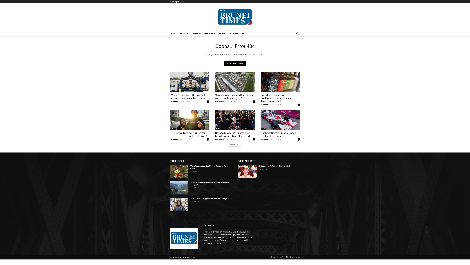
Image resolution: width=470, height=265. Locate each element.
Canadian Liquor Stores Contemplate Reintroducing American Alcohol (276, 98)
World (172, 91)
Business (264, 91)
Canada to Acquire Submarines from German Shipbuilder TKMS (233, 135)
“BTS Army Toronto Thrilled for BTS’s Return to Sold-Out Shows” (188, 135)
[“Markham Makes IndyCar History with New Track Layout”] (235, 82)
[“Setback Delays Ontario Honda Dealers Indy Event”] (280, 120)
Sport (217, 91)
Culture (172, 129)
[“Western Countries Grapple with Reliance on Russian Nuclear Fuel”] (189, 82)
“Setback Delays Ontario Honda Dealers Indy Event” (278, 135)
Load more (234, 145)
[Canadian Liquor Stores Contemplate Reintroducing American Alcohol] (280, 82)
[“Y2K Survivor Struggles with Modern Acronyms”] (179, 204)
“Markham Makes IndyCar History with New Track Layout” (234, 97)
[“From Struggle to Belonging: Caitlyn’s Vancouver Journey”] (179, 187)
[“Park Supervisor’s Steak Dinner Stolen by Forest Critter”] (179, 171)
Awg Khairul (174, 101)
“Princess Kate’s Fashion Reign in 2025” (274, 166)
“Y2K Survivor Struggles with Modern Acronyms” (209, 199)
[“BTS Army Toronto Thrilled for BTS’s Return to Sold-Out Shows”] (189, 120)
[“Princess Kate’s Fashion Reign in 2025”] (247, 171)
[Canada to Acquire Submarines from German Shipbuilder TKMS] (235, 120)
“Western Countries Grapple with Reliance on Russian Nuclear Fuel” (189, 97)
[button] (297, 33)
